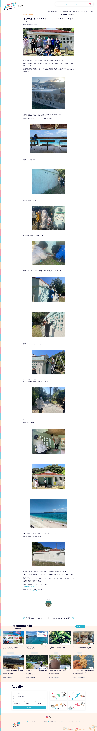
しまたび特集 (33, 677)
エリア (14, 693)
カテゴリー (15, 696)
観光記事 (45, 721)
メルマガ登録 (83, 721)
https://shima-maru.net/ (28, 586)
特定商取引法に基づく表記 (71, 723)
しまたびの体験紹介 (11, 652)
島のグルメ (79, 652)
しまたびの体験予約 (71, 4)
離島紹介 (51, 721)
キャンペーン (80, 4)
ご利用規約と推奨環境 (55, 723)
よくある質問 (70, 721)
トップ (24, 721)
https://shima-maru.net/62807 (29, 590)
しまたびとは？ (58, 721)
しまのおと (56, 652)
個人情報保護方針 (63, 723)
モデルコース (10, 677)
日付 (14, 698)
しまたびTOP (61, 4)
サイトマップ (83, 723)
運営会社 (78, 723)
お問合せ (76, 721)
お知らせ (64, 721)
